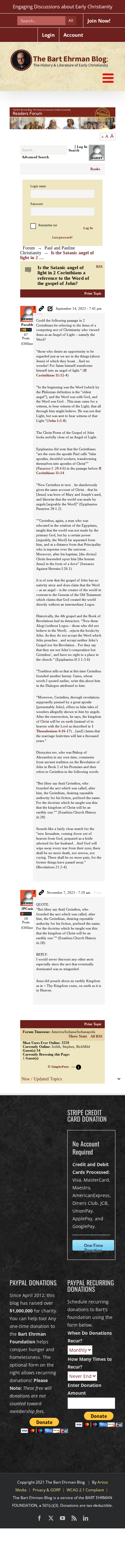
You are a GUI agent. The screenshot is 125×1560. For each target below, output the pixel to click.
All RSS (96, 1036)
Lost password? (62, 237)
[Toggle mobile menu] (109, 78)
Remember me (47, 225)
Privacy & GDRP (47, 1490)
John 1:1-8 (56, 421)
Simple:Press (60, 1066)
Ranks (95, 169)
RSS (99, 266)
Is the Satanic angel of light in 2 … (57, 255)
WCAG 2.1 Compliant (85, 1490)
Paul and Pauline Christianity (47, 250)
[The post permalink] (41, 308)
